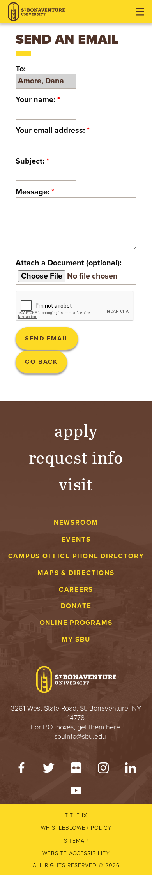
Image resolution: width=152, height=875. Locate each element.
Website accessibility (76, 853)
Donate (76, 606)
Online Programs (76, 623)
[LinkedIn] (130, 769)
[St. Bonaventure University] (36, 11)
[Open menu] (140, 11)
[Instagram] (103, 769)
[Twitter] (49, 769)
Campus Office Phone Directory (76, 556)
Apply (76, 430)
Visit (76, 484)
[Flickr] (76, 769)
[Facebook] (21, 769)
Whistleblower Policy (76, 828)
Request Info (76, 457)
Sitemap (76, 841)
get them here (98, 727)
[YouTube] (76, 792)
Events (76, 539)
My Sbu (76, 639)
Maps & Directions (75, 573)
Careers (76, 590)
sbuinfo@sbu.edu (80, 736)
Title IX (76, 815)
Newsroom (76, 523)
